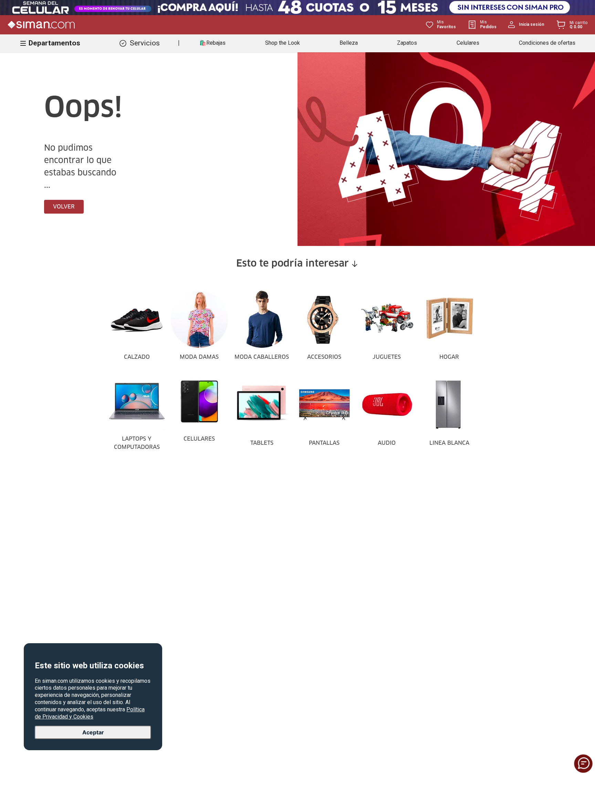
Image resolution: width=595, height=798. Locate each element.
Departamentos (54, 43)
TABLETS (261, 443)
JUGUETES (387, 357)
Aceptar (93, 732)
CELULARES (199, 439)
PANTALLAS (324, 443)
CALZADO (137, 357)
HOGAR (449, 357)
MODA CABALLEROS (261, 357)
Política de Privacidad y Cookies (90, 713)
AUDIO (387, 443)
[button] (583, 763)
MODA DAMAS (199, 357)
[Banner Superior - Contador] (297, 7)
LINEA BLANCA (449, 443)
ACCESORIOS (324, 357)
